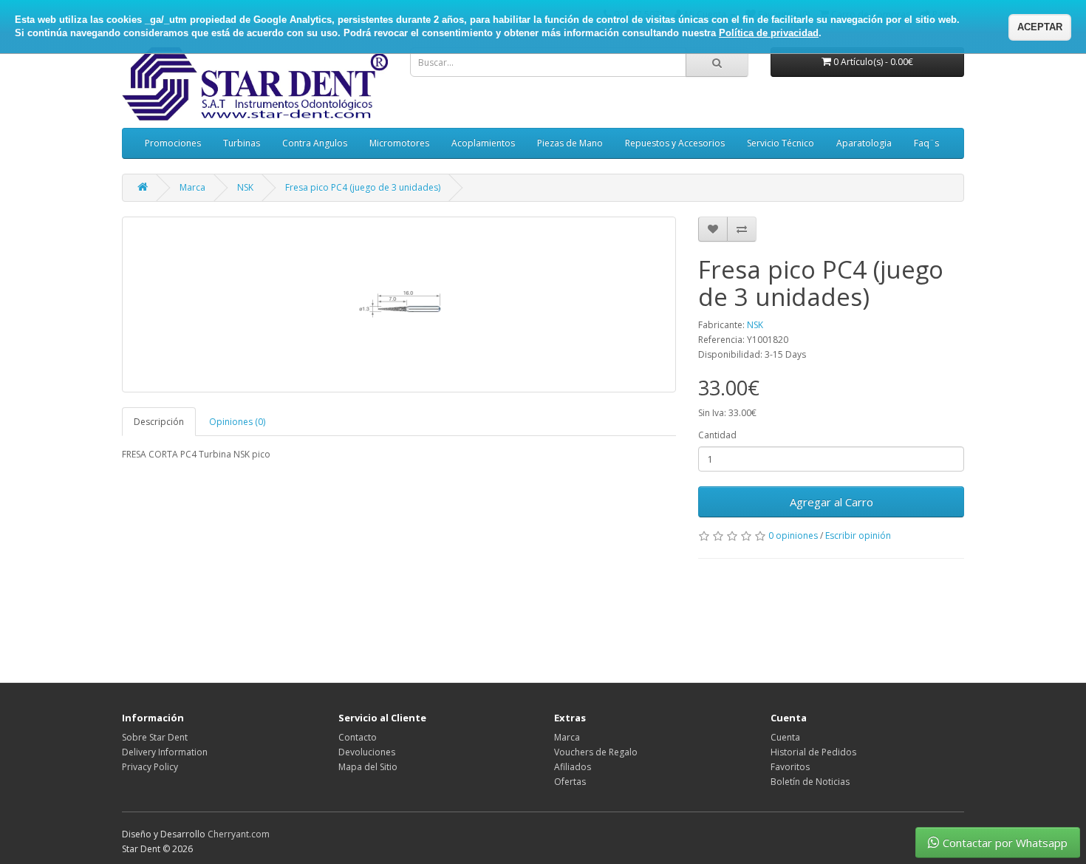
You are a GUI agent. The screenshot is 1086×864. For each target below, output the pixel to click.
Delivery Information (165, 752)
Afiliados (572, 767)
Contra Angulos (314, 143)
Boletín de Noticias (810, 781)
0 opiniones (793, 535)
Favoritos (790, 767)
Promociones (173, 143)
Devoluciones (366, 752)
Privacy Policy (150, 767)
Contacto (357, 737)
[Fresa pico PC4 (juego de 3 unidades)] (399, 304)
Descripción (159, 421)
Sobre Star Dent (155, 737)
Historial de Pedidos (813, 752)
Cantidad (717, 435)
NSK (245, 187)
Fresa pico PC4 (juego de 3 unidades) (362, 187)
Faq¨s (926, 143)
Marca (192, 187)
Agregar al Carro (831, 501)
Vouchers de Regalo (596, 752)
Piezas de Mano (570, 143)
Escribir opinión (858, 535)
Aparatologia (864, 143)
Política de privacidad (769, 32)
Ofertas (570, 781)
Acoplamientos (483, 143)
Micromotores (399, 143)
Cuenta (785, 737)
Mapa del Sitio (367, 767)
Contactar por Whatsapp (1005, 842)
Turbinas (241, 143)
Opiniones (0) (237, 421)
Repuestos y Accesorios (675, 143)
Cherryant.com (239, 834)
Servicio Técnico (780, 143)
